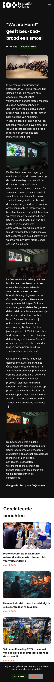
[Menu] (49, 5)
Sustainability (28, 47)
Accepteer (19, 676)
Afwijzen (36, 676)
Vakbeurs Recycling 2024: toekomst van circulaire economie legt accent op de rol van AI (26, 653)
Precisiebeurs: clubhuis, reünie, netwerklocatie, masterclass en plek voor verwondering (24, 557)
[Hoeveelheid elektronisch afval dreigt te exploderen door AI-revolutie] (27, 584)
